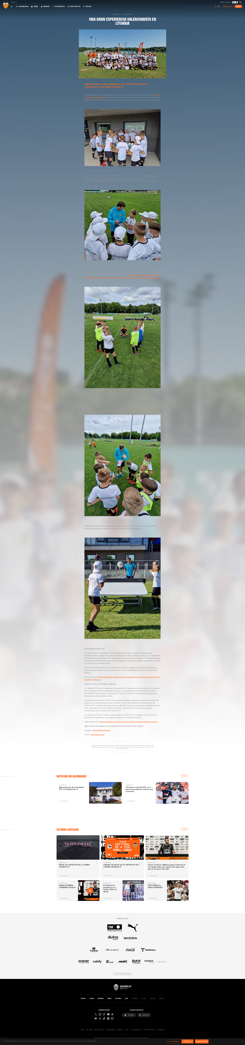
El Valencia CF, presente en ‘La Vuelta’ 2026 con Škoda (110, 888)
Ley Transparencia (136, 1029)
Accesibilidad (160, 1029)
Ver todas (184, 776)
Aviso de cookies (99, 1029)
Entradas (46, 6)
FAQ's (82, 1029)
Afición (143, 998)
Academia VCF (63, 785)
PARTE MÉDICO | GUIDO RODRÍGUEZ (155, 886)
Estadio (91, 998)
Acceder (238, 6)
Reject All (187, 1041)
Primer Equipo (63, 862)
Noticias (88, 6)
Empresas (153, 998)
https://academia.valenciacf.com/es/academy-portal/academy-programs (128, 722)
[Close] (242, 1041)
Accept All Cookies (201, 1041)
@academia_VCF (97, 735)
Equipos (83, 998)
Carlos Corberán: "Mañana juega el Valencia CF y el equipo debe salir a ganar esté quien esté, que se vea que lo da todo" (166, 867)
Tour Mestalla (59, 6)
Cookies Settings (110, 1029)
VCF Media (118, 998)
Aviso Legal (89, 1029)
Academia (135, 998)
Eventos (161, 998)
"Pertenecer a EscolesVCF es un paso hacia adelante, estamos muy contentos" (139, 789)
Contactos (120, 1029)
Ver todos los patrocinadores (122, 974)
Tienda (35, 6)
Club (126, 998)
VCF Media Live (63, 883)
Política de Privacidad (149, 1029)
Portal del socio (227, 6)
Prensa (127, 1029)
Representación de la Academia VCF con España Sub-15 (71, 788)
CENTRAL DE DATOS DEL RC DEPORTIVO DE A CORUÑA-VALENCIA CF (121, 866)
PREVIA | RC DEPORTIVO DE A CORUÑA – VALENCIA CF (75, 866)
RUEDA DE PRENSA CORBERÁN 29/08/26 (67, 886)
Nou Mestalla (23, 6)
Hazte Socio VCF (74, 6)
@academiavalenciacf (101, 730)
